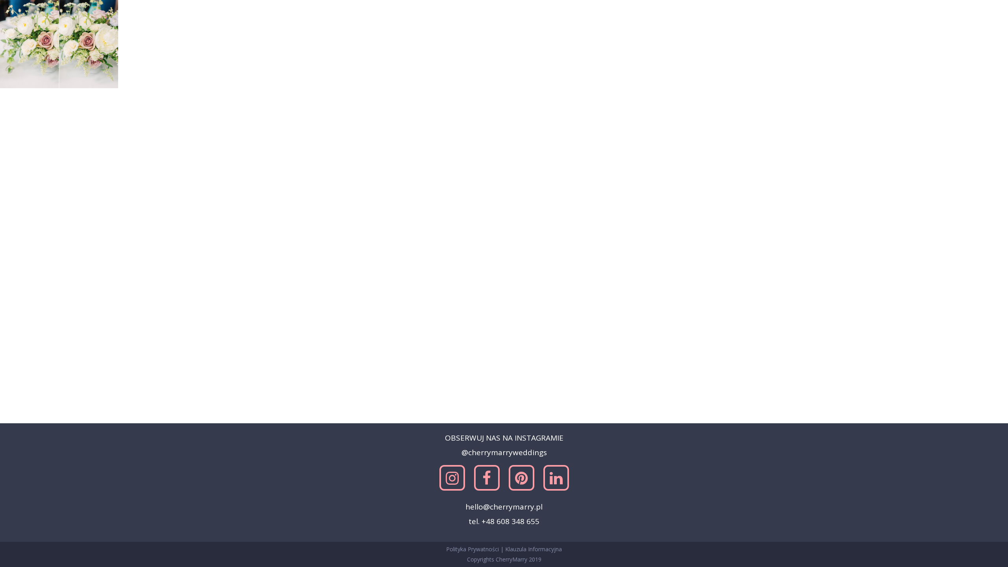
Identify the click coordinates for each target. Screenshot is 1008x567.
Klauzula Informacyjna (533, 549)
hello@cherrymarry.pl (504, 507)
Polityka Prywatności (473, 549)
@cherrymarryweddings (504, 452)
